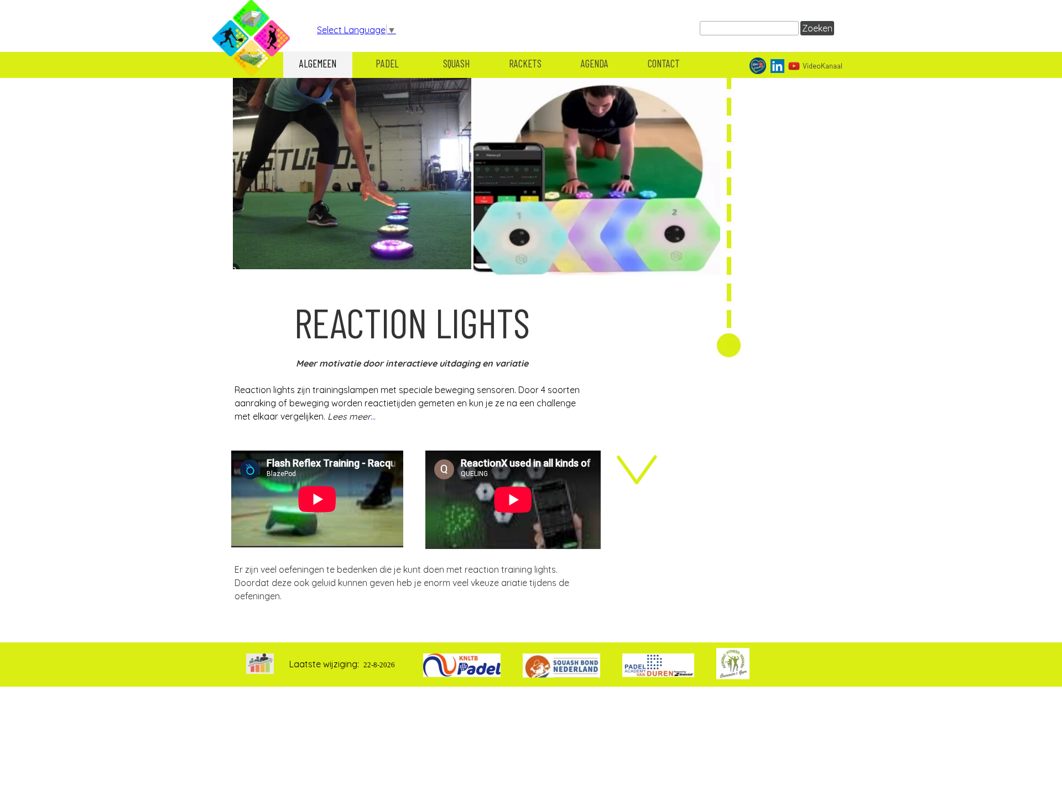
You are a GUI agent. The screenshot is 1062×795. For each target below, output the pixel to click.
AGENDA (594, 63)
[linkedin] (777, 66)
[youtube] (794, 66)
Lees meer (349, 416)
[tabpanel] (412, 375)
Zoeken (817, 28)
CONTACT (664, 63)
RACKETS (525, 63)
